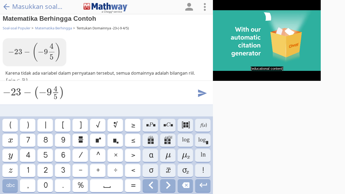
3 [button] (63, 170)
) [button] (27, 125)
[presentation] (34, 52)
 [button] (203, 140)
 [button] (10, 170)
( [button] (10, 125)
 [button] (10, 185)
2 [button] (45, 170)
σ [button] (150, 170)
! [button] (203, 170)
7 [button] (28, 140)
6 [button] (63, 155)
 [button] (167, 140)
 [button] (185, 140)
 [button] (150, 185)
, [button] (28, 185)
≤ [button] (133, 140)
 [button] (10, 155)
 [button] (185, 155)
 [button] (115, 140)
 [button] (80, 140)
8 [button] (45, 140)
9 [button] (63, 140)
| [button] (45, 125)
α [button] (150, 155)
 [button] (168, 170)
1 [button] (27, 170)
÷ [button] (115, 170)
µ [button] (168, 155)
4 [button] (27, 155)
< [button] (133, 170)
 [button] (150, 125)
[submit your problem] (202, 93)
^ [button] (98, 155)
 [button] (107, 185)
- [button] (80, 170)
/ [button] (80, 155)
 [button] (98, 140)
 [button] (115, 125)
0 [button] (45, 185)
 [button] (203, 185)
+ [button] (98, 170)
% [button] (80, 185)
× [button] (115, 155)
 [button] (185, 185)
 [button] (168, 185)
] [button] (80, 125)
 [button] (203, 155)
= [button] (132, 185)
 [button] (185, 125)
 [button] (185, 170)
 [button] (203, 125)
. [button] (63, 185)
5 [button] (45, 155)
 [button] (150, 140)
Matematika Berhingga (53, 28)
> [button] (133, 155)
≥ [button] (133, 125)
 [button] (10, 140)
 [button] (168, 125)
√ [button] (97, 125)
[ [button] (62, 125)
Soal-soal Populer (16, 28)
